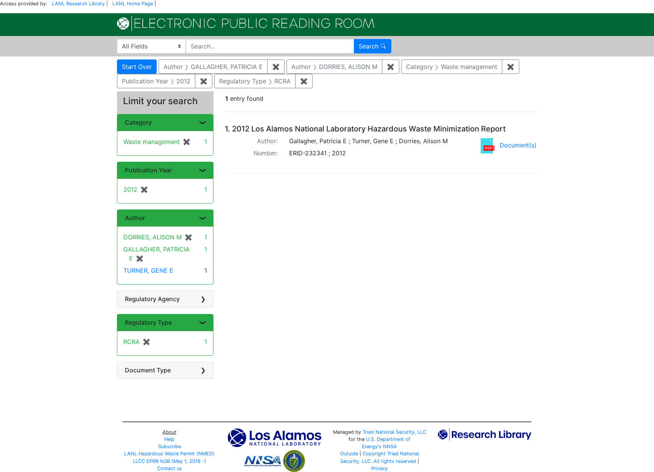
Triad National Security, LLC (394, 432)
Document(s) (518, 145)
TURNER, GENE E (148, 270)
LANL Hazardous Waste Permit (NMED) (169, 453)
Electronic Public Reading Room (245, 23)
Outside (349, 453)
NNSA (390, 446)
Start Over (137, 66)
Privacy (379, 468)
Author (135, 218)
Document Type (148, 370)
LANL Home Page (132, 3)
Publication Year (148, 170)
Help (169, 439)
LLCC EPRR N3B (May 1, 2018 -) (169, 461)
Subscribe (169, 446)
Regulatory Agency (152, 299)
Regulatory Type (148, 322)
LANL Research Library (78, 3)
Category (138, 122)
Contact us (169, 468)
